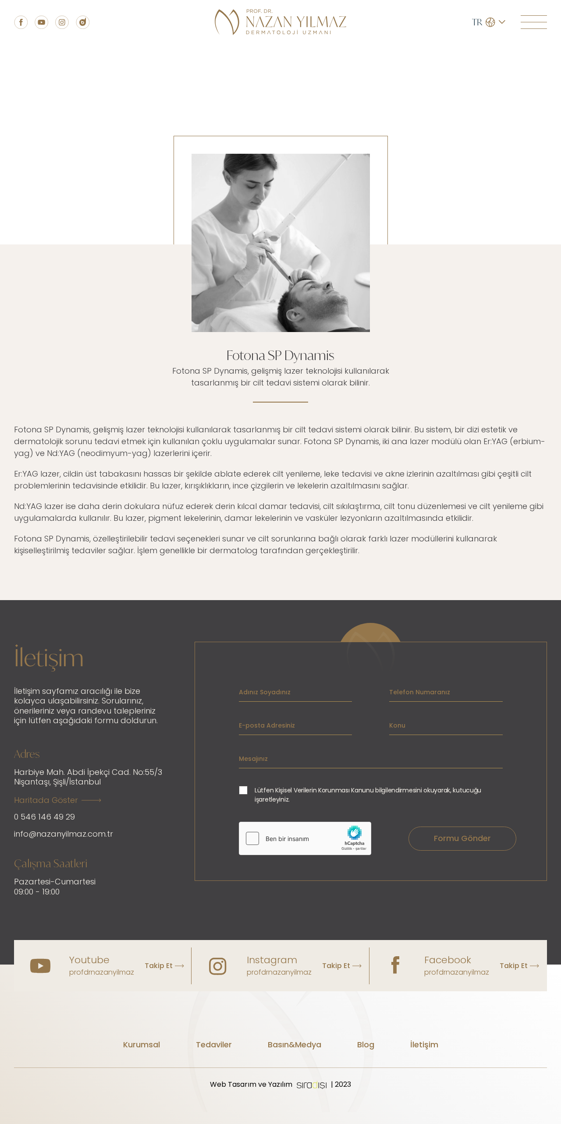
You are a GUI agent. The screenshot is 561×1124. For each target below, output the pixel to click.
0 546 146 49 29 (44, 816)
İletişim (424, 1044)
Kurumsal (141, 1044)
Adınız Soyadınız (265, 692)
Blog (365, 1044)
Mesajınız (253, 758)
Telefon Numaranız (419, 692)
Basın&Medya (294, 1044)
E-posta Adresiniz (267, 725)
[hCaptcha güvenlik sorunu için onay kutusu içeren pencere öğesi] (305, 838)
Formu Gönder (462, 838)
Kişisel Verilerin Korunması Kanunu (324, 790)
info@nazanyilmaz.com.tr (63, 833)
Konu (397, 725)
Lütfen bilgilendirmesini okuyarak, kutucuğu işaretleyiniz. (368, 795)
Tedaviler (214, 1044)
